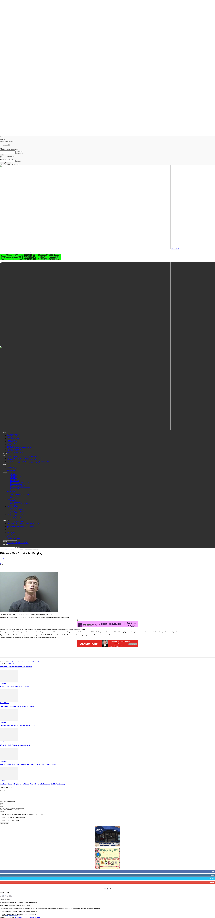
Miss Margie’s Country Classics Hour (20, 503)
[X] (9, 567)
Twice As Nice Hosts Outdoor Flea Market (14, 687)
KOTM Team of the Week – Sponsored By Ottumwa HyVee (23, 459)
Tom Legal (13, 490)
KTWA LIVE (13, 475)
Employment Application (13, 538)
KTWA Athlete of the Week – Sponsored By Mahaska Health (23, 462)
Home (1, 549)
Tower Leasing (11, 532)
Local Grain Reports (12, 450)
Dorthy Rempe (10, 663)
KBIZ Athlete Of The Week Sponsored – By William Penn (22, 456)
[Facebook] (3, 567)
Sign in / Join (6, 145)
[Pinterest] (15, 567)
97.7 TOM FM (11, 479)
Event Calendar (11, 466)
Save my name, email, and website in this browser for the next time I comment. (22, 814)
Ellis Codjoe (3, 558)
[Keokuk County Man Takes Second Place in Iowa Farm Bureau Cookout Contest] (9, 759)
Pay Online (5, 544)
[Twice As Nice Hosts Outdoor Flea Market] (9, 682)
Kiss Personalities (14, 496)
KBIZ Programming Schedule (18, 511)
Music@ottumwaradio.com (30, 911)
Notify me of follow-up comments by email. (13, 817)
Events (4, 464)
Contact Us (10, 527)
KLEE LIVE (13, 515)
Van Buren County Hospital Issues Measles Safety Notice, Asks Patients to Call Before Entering (32, 784)
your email (18, 161)
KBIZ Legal (13, 512)
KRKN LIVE (13, 500)
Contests (5, 541)
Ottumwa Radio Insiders (13, 435)
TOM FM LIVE (14, 481)
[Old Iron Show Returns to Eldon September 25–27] (9, 721)
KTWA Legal (13, 478)
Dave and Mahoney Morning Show (19, 494)
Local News (10, 437)
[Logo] (85, 345)
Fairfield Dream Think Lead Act (15, 521)
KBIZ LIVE (13, 508)
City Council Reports (12, 434)
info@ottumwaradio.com (13, 915)
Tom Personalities (14, 488)
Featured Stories (11, 440)
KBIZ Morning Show (16, 509)
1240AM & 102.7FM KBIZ (14, 506)
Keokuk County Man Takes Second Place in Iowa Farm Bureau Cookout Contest (28, 764)
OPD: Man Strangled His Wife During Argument (17, 706)
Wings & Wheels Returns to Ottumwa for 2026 (16, 745)
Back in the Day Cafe (16, 484)
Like (213, 871)
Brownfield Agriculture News (15, 452)
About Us (5, 524)
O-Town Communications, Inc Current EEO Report (18, 902)
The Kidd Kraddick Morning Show (19, 482)
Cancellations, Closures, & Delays (10, 540)
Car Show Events (11, 467)
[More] (51, 567)
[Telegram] (33, 567)
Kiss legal (12, 497)
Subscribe (211, 882)
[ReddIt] (27, 567)
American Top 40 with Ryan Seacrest (20, 487)
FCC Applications (11, 534)
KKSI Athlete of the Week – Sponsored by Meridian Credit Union (24, 458)
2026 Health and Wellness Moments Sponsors (19, 447)
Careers (9, 537)
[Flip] (39, 567)
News (4, 432)
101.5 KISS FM (11, 491)
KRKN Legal (13, 505)
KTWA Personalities (15, 476)
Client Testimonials (12, 535)
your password (19, 153)
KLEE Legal (13, 518)
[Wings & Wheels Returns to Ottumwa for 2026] (9, 740)
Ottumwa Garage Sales (13, 470)
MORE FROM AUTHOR (23, 667)
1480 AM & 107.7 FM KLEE (15, 514)
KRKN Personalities (15, 502)
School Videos (6, 520)
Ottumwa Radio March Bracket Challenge (18, 543)
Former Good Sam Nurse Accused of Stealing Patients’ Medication (26, 661)
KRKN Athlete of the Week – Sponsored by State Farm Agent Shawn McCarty (28, 461)
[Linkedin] (21, 567)
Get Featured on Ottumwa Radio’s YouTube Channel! (21, 526)
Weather (9, 444)
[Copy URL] (45, 567)
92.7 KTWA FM (11, 473)
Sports (4, 455)
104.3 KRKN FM (11, 499)
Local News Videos (12, 441)
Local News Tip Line (12, 443)
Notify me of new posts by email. (11, 820)
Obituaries (5, 453)
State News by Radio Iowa (14, 449)
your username (19, 151)
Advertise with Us (11, 531)
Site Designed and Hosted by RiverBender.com (27, 917)
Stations (5, 472)
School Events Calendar (13, 469)
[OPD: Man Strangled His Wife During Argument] (9, 701)
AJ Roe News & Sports (13, 438)
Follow (212, 875)
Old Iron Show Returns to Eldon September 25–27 (17, 725)
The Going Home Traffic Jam (18, 485)
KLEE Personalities (15, 517)
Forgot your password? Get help (8, 156)
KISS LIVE (13, 493)
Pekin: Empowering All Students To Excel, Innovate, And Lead (23, 523)
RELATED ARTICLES (7, 667)
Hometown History (12, 446)
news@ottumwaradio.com (29, 914)
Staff (8, 529)
